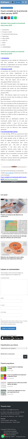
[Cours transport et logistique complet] (3, 367)
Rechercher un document (8, 354)
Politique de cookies (9, 436)
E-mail (3, 305)
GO (25, 356)
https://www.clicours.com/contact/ (10, 414)
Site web (3, 312)
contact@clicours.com (12, 409)
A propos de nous (20, 436)
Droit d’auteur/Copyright (10, 431)
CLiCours (5, 2)
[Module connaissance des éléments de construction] (14, 206)
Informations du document (6, 7)
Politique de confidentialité (11, 433)
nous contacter (9, 173)
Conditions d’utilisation (10, 434)
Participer (18, 2)
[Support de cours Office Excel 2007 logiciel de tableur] (3, 382)
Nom (2, 298)
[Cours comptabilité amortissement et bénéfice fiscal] (3, 375)
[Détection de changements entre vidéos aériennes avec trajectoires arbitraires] (14, 248)
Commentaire (5, 278)
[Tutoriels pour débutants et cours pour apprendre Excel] (3, 390)
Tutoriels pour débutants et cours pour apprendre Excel (16, 391)
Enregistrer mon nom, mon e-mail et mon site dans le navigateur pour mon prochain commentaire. (14, 322)
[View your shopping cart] (13, 2)
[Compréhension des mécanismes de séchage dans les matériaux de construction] (14, 227)
